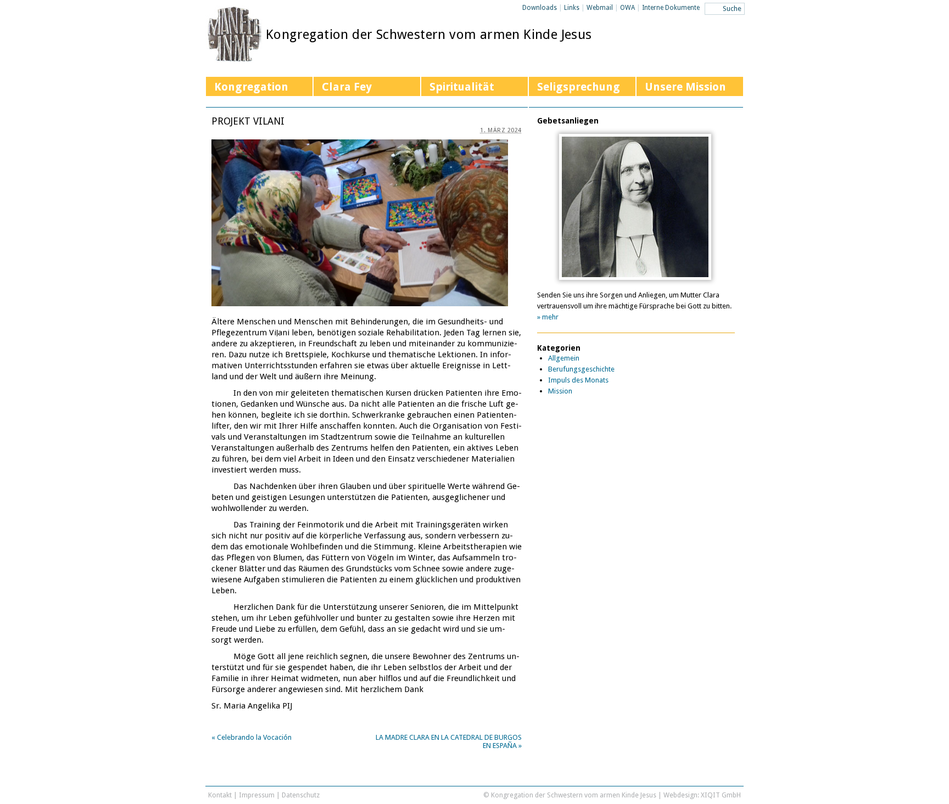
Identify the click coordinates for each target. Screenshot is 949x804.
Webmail (600, 8)
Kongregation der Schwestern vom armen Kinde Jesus (429, 34)
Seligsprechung (578, 86)
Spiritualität (461, 86)
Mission (560, 391)
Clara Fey (347, 86)
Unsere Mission (685, 86)
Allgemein (563, 358)
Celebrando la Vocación (251, 737)
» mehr (548, 317)
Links (571, 8)
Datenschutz (301, 795)
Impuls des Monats (578, 380)
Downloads (539, 8)
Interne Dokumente (671, 8)
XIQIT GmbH (721, 795)
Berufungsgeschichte (581, 369)
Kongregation (251, 86)
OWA (627, 8)
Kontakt (220, 795)
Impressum (257, 795)
